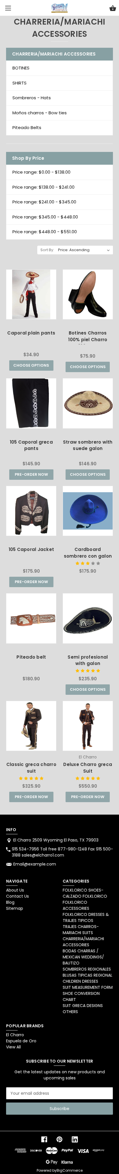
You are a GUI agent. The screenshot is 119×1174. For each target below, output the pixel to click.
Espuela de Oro (21, 1041)
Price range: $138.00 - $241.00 (43, 187)
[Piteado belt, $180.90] (31, 618)
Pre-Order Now (31, 474)
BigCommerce (70, 1170)
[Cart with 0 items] (113, 9)
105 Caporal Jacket (31, 549)
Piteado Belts (26, 127)
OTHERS (70, 1012)
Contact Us (17, 896)
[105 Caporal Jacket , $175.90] (31, 511)
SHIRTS (19, 83)
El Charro (15, 1035)
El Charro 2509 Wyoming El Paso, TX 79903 (55, 840)
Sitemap (14, 908)
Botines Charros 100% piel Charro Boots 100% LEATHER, (88, 339)
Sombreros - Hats (31, 98)
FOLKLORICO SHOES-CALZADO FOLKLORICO (85, 893)
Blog (10, 902)
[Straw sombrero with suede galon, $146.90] (88, 403)
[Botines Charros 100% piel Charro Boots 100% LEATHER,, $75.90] (88, 294)
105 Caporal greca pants (31, 445)
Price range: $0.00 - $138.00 (41, 172)
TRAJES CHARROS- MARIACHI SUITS (81, 930)
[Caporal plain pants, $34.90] (31, 294)
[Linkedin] (75, 1139)
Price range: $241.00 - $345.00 (44, 202)
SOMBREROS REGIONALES (87, 969)
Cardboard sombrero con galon (88, 552)
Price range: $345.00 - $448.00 (45, 217)
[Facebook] (44, 1139)
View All (13, 1047)
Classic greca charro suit (31, 767)
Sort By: (47, 250)
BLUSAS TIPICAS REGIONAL (87, 975)
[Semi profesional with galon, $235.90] (88, 618)
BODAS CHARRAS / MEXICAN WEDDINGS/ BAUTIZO (83, 957)
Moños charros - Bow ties (39, 113)
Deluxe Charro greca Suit (87, 767)
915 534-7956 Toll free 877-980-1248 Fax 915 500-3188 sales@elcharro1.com (62, 852)
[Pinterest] (59, 1139)
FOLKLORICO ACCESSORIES (76, 905)
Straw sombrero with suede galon (88, 445)
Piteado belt (31, 657)
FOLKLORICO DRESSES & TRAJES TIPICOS (86, 917)
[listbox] (84, 250)
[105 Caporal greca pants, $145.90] (31, 403)
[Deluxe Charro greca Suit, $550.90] (88, 726)
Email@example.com (34, 864)
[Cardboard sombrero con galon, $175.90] (88, 511)
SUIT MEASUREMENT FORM (88, 987)
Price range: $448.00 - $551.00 (44, 232)
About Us (15, 890)
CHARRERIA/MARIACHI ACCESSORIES (83, 942)
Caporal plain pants (31, 333)
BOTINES (20, 68)
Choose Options (31, 365)
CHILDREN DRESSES (80, 981)
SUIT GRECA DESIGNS (83, 1005)
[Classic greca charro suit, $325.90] (31, 726)
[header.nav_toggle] (8, 8)
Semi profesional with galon (88, 660)
